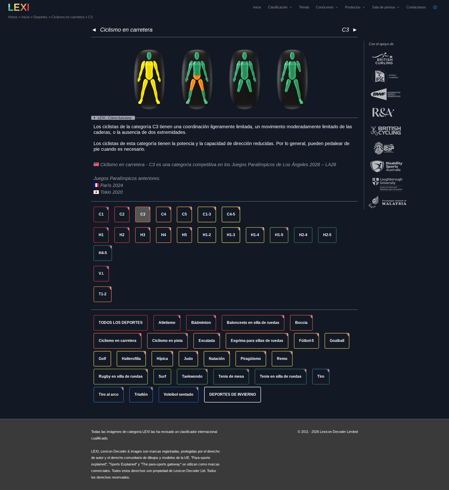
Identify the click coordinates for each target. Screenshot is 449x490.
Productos (353, 7)
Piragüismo (251, 359)
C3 (142, 214)
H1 (101, 235)
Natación (217, 359)
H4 (163, 235)
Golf (102, 359)
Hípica (162, 359)
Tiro (320, 376)
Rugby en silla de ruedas (121, 376)
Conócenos (324, 7)
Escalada (207, 341)
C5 (184, 214)
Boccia (301, 323)
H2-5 (327, 235)
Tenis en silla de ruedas (280, 376)
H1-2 (207, 235)
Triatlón (141, 394)
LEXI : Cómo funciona (115, 118)
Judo (188, 359)
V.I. (101, 273)
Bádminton (201, 323)
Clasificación (277, 7)
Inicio (257, 7)
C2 (121, 214)
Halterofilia (131, 359)
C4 (163, 214)
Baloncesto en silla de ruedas (253, 323)
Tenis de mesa (231, 376)
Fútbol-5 (306, 341)
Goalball (337, 341)
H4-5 (103, 253)
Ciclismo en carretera (126, 29)
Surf (162, 376)
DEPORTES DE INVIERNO (232, 394)
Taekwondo (192, 376)
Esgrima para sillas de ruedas (257, 341)
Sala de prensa (383, 7)
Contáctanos (416, 7)
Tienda (304, 7)
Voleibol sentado (178, 394)
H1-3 (231, 235)
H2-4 (303, 235)
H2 (121, 235)
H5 (184, 235)
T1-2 (102, 294)
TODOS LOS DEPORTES (121, 323)
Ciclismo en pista (167, 341)
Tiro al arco (109, 394)
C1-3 (207, 214)
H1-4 (255, 235)
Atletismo (167, 323)
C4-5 (231, 214)
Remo (282, 359)
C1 (101, 214)
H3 (142, 235)
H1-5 (279, 235)
